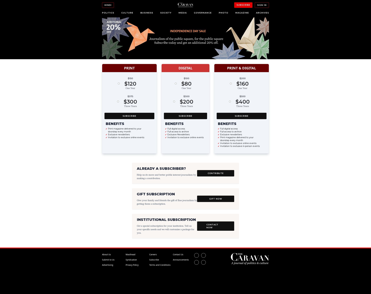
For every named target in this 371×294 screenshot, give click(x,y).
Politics (108, 12)
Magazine (242, 12)
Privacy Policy (132, 265)
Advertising (107, 265)
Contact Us (178, 254)
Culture (127, 12)
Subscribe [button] (129, 116)
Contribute (216, 173)
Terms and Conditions (160, 265)
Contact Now (212, 226)
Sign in (262, 5)
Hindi (107, 5)
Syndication (131, 259)
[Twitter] (203, 255)
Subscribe (243, 5)
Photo (223, 12)
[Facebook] (196, 255)
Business (146, 12)
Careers (153, 254)
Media (183, 12)
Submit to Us (108, 259)
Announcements (181, 259)
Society (165, 12)
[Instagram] (196, 262)
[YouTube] (203, 262)
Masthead (130, 254)
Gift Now (215, 198)
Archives (262, 12)
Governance (203, 12)
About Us (106, 254)
